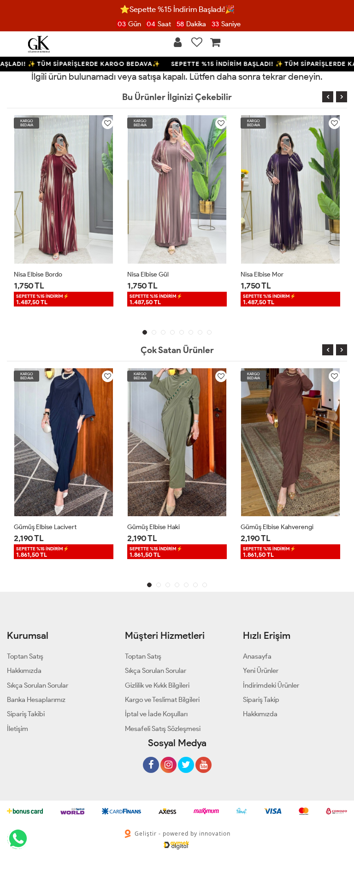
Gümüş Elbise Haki (153, 527)
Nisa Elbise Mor (262, 274)
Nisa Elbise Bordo (38, 274)
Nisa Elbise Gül (148, 274)
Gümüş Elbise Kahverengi (277, 527)
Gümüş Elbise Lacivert (45, 527)
